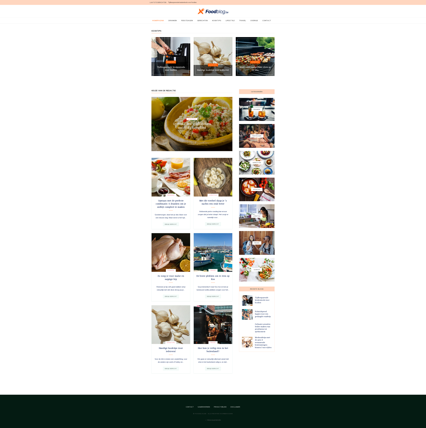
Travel (242, 20)
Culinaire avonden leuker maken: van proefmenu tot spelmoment (262, 328)
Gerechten (202, 20)
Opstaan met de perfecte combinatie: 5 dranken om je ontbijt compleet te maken (171, 204)
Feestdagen (187, 20)
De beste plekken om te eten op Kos (213, 277)
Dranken (173, 20)
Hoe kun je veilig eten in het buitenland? (213, 349)
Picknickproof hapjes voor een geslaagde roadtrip (185, 2)
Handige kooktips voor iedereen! (171, 349)
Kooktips (216, 20)
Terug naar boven (213, 420)
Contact (266, 20)
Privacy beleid (220, 407)
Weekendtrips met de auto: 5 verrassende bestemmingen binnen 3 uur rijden (263, 342)
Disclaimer (235, 407)
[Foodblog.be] (213, 11)
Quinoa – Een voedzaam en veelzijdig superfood (192, 126)
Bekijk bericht (171, 224)
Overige (254, 20)
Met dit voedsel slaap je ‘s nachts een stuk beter (213, 202)
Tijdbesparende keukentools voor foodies (262, 300)
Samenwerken (204, 407)
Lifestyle (230, 20)
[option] (170, 56)
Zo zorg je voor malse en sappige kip (171, 277)
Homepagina (158, 20)
